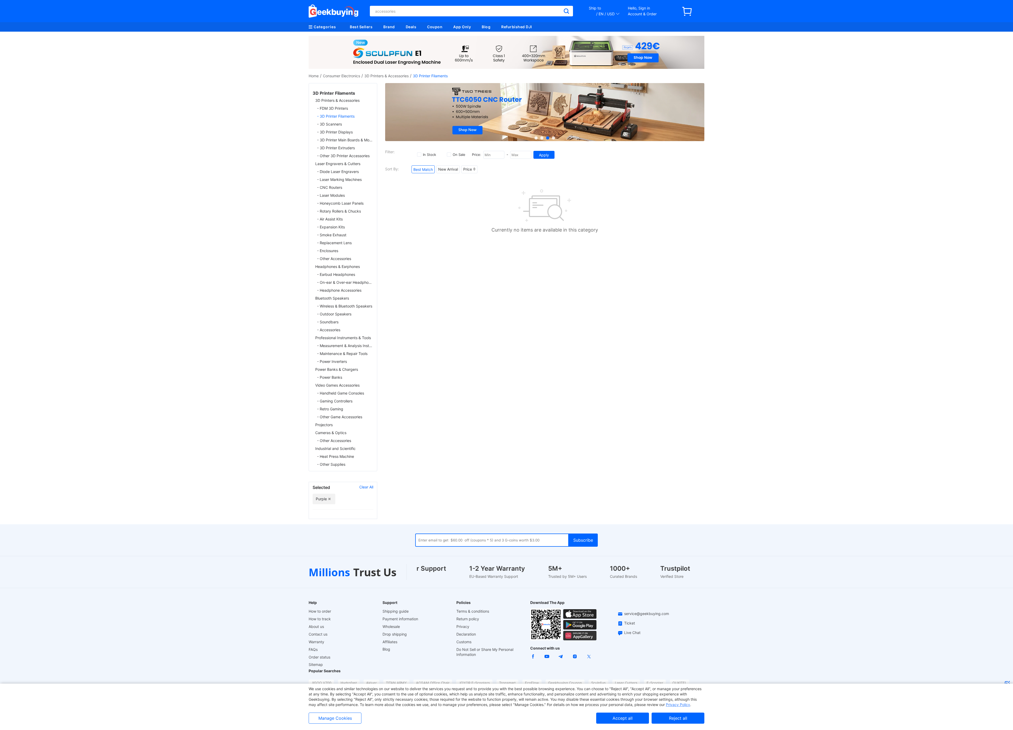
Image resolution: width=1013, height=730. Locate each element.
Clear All (366, 487)
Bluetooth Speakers (332, 298)
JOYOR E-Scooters (474, 683)
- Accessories (328, 330)
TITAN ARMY (396, 683)
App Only (462, 27)
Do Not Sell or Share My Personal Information (484, 652)
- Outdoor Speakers (334, 314)
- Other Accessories (334, 258)
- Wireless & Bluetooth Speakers (344, 306)
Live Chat (632, 632)
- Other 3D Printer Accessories (343, 155)
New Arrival (448, 169)
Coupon (434, 27)
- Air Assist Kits (330, 219)
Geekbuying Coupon (565, 683)
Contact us (318, 634)
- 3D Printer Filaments (336, 116)
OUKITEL (679, 683)
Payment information (400, 619)
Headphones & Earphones (337, 266)
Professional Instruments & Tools (343, 337)
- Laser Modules (331, 195)
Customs (463, 642)
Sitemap (316, 664)
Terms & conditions (472, 611)
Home (314, 76)
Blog (486, 27)
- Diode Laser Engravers (338, 171)
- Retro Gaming (330, 409)
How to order (320, 611)
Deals (411, 27)
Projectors (324, 424)
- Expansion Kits (331, 227)
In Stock (429, 154)
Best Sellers (361, 27)
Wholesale (391, 626)
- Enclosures (327, 250)
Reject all (678, 718)
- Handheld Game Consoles (340, 393)
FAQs (313, 649)
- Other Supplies (331, 464)
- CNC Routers (329, 187)
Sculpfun (598, 683)
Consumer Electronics (341, 76)
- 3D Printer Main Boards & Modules (345, 140)
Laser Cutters (626, 683)
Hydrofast (349, 683)
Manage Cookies (335, 718)
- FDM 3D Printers (332, 108)
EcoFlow (532, 683)
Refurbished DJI (516, 27)
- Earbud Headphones (336, 274)
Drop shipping (395, 634)
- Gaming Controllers (334, 401)
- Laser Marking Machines (339, 179)
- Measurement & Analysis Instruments (345, 345)
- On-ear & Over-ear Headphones (345, 282)
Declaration (466, 634)
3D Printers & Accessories (386, 76)
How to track (320, 619)
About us (316, 626)
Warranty (316, 642)
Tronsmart (507, 683)
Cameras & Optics (330, 432)
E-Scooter (655, 683)
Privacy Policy (678, 704)
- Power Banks (329, 377)
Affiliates (390, 642)
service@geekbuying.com (646, 613)
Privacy (462, 626)
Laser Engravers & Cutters (337, 163)
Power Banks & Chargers (336, 369)
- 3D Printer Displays (335, 132)
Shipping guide (396, 611)
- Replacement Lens (334, 243)
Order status (319, 657)
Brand (389, 27)
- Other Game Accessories (339, 417)
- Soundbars (327, 322)
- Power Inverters (332, 361)
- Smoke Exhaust (331, 235)
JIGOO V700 (321, 683)
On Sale (459, 154)
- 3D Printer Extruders (336, 148)
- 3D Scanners (329, 124)
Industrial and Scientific (335, 448)
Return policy (467, 619)
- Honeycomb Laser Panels (340, 203)
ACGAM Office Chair (433, 683)
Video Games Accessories (337, 385)
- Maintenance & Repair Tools (342, 353)
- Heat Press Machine (335, 456)
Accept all (623, 718)
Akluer (371, 683)
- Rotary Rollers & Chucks (339, 211)
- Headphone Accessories (339, 290)
